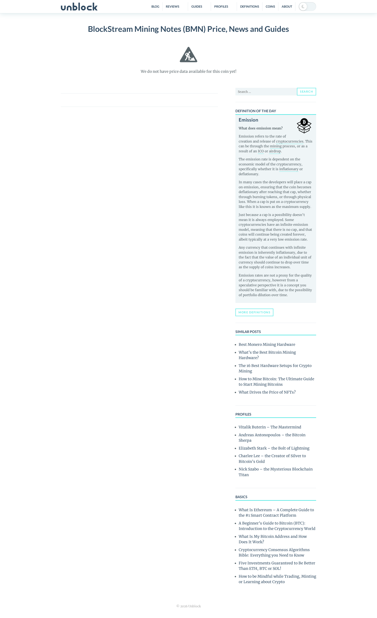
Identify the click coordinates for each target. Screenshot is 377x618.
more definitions (254, 312)
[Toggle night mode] (307, 6)
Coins (270, 6)
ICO (261, 151)
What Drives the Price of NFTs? (267, 392)
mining (276, 146)
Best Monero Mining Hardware (267, 344)
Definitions (249, 6)
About (287, 6)
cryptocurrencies (289, 141)
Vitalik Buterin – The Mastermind (270, 427)
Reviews (172, 6)
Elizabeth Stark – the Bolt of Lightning (274, 448)
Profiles (221, 6)
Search (306, 91)
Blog (155, 6)
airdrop (275, 151)
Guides (196, 6)
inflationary (288, 169)
